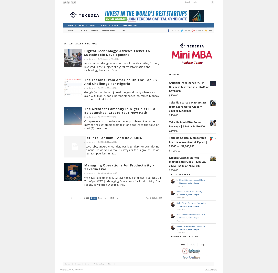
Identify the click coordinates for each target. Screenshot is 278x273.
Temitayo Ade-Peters (107, 59)
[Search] (212, 2)
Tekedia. (65, 269)
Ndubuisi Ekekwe (106, 88)
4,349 (111, 198)
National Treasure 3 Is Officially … (190, 191)
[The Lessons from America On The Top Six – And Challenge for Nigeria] (73, 87)
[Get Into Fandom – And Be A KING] (75, 146)
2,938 (86, 198)
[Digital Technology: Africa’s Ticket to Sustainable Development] (73, 58)
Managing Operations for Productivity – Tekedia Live (119, 167)
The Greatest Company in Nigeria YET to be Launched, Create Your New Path (119, 110)
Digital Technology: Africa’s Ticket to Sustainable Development (117, 52)
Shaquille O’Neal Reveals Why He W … (192, 215)
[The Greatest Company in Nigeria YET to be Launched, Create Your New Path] (73, 116)
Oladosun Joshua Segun (189, 183)
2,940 (100, 198)
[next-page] (117, 198)
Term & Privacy (211, 269)
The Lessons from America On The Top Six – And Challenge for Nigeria (122, 81)
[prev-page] (71, 198)
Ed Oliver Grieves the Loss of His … (191, 180)
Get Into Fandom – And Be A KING (113, 138)
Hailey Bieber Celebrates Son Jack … (191, 203)
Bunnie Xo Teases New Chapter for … (192, 226)
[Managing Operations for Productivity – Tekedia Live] (73, 172)
